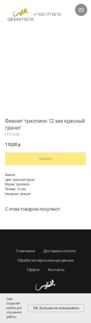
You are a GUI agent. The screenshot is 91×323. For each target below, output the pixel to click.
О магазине (25, 251)
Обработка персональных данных (45, 260)
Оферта (33, 270)
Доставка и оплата (59, 251)
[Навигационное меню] (81, 10)
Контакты (56, 270)
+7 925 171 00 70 (47, 14)
